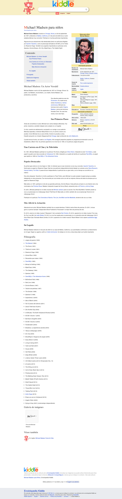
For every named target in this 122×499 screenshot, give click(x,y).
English (68, 13)
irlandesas (58, 103)
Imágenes (62, 13)
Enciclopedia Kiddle (53, 473)
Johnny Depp (90, 186)
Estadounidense (84, 86)
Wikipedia (51, 495)
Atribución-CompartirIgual (55, 475)
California (86, 78)
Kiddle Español (28, 496)
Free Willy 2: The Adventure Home (48, 156)
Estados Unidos (93, 73)
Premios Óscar (37, 186)
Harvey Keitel (28, 170)
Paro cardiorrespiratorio (86, 83)
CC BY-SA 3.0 (50, 493)
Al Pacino (81, 186)
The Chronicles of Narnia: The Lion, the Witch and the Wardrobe (56, 197)
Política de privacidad (56, 496)
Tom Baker (89, 152)
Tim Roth (36, 170)
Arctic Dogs (28, 394)
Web (57, 13)
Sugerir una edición (73, 482)
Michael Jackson (58, 190)
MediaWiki (76, 495)
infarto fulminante (52, 232)
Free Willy (89, 154)
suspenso (87, 120)
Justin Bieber (40, 215)
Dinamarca (54, 100)
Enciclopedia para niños (30, 30)
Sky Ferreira (64, 213)
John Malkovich (73, 136)
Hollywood (50, 154)
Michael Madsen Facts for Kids (45, 438)
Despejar (82, 9)
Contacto (66, 496)
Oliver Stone (70, 152)
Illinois (86, 73)
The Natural (28, 243)
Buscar (86, 9)
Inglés (81, 89)
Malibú (82, 78)
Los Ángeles (48, 139)
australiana (91, 217)
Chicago (82, 73)
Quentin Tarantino (31, 44)
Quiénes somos (44, 496)
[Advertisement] (61, 19)
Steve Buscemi (92, 168)
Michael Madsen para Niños (32, 477)
